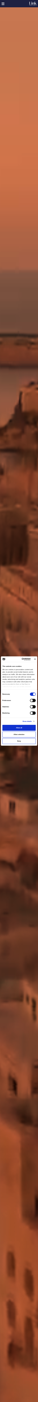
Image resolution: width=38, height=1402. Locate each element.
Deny (19, 741)
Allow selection (19, 734)
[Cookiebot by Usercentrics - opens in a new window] (23, 659)
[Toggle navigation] (3, 3)
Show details (27, 721)
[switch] (33, 700)
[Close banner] (35, 659)
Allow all (19, 728)
